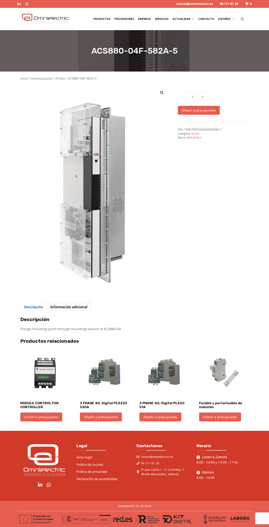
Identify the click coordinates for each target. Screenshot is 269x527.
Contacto (206, 19)
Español (224, 19)
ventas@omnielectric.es (194, 4)
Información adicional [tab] (68, 307)
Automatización (42, 78)
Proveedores (124, 19)
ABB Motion (194, 137)
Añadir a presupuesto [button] (41, 417)
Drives (60, 78)
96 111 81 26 (229, 4)
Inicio (24, 78)
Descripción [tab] (33, 307)
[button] (161, 92)
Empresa (144, 19)
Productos (101, 19)
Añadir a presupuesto (199, 110)
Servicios (162, 19)
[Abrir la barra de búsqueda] (243, 19)
